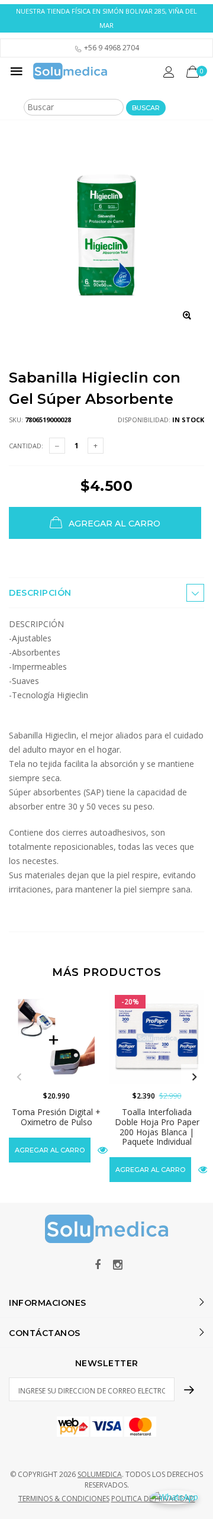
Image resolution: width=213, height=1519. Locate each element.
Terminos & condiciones (63, 1499)
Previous (19, 1077)
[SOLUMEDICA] (70, 71)
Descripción (40, 592)
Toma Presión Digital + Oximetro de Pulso (56, 1117)
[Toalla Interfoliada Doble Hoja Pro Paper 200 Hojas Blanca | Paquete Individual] (156, 1037)
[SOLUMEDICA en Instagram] (117, 1265)
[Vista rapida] (102, 1149)
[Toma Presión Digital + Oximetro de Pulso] (56, 1037)
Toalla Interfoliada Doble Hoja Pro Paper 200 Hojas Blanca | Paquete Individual (157, 1126)
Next (194, 1077)
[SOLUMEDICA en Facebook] (97, 1265)
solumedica (100, 1474)
